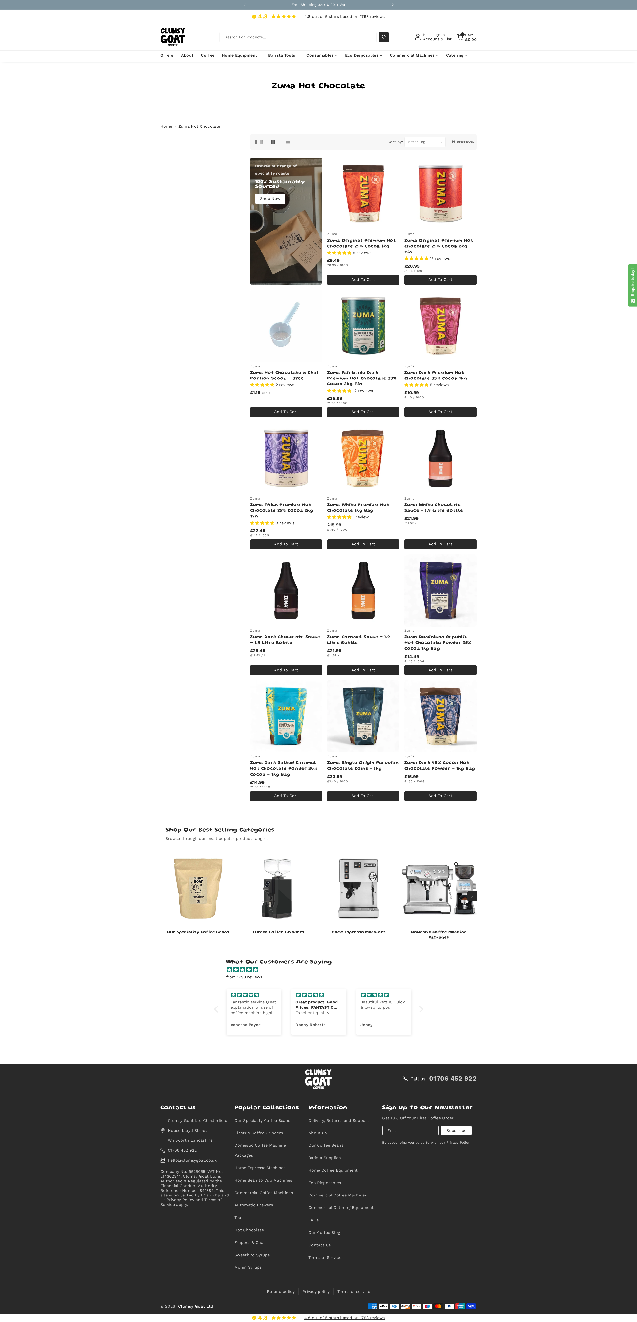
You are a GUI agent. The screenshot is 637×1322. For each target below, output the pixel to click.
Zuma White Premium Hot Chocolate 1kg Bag (358, 508)
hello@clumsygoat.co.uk (192, 1160)
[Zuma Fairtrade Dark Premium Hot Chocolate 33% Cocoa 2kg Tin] (363, 326)
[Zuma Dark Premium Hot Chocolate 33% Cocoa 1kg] (440, 326)
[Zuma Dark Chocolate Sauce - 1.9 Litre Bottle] (286, 590)
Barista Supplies (324, 1157)
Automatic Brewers (253, 1205)
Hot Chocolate (249, 1230)
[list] (288, 142)
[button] (467, 37)
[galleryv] (273, 142)
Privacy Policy (458, 1142)
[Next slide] (393, 4)
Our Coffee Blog (324, 1232)
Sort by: (395, 142)
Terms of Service (324, 1257)
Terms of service (353, 1291)
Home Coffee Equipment (333, 1170)
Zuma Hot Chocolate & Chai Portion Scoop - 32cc (284, 375)
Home (166, 126)
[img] (321, 970)
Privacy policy (316, 1291)
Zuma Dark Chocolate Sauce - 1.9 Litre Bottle (285, 640)
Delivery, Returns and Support (338, 1120)
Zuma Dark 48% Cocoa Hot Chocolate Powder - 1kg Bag (439, 766)
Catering (454, 55)
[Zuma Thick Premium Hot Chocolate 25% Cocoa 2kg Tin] (286, 458)
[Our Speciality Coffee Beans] (198, 888)
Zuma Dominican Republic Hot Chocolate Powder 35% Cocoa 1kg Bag (437, 643)
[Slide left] (165, 896)
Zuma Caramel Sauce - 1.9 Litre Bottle (358, 640)
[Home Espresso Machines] (358, 888)
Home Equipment (239, 55)
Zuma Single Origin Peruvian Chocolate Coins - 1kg (363, 766)
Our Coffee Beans (325, 1145)
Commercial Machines (412, 55)
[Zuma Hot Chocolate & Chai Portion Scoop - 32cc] (286, 326)
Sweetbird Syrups (252, 1255)
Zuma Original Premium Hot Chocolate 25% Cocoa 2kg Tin (438, 246)
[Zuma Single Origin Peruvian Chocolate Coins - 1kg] (363, 716)
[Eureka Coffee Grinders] (278, 888)
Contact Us (319, 1245)
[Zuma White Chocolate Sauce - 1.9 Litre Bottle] (440, 458)
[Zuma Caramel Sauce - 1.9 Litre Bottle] (363, 590)
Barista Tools (281, 55)
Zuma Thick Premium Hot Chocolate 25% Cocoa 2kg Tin (281, 511)
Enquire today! (632, 283)
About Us (317, 1133)
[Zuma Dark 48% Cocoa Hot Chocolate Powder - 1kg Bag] (440, 716)
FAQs (313, 1220)
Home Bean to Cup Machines (263, 1180)
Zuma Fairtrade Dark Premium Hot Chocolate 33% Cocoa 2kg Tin (362, 378)
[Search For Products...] (384, 37)
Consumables (320, 55)
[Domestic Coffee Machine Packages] (439, 888)
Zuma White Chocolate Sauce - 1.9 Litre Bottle (433, 508)
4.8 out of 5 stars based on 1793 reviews (344, 16)
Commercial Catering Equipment (341, 1207)
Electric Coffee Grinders (258, 1133)
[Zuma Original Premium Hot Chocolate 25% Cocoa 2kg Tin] (440, 194)
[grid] (258, 142)
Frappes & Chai (249, 1242)
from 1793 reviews (244, 977)
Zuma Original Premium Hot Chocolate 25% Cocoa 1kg (361, 243)
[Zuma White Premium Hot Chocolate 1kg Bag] (363, 458)
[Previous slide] (245, 4)
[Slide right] (472, 896)
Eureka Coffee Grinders (278, 932)
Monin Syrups (248, 1267)
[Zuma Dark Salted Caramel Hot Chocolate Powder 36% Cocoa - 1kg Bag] (286, 716)
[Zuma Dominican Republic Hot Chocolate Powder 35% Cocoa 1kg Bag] (440, 590)
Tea (237, 1217)
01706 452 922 (182, 1150)
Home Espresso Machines (359, 932)
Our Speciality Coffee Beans (198, 932)
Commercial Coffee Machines (263, 1192)
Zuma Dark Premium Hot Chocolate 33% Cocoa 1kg (435, 375)
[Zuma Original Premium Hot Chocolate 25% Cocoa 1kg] (363, 194)
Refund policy (281, 1291)
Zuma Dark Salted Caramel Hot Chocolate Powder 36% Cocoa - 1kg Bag (283, 769)
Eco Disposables (362, 55)
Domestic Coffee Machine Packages (439, 935)
